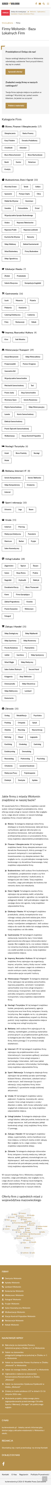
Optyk (34, 723)
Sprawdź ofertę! (15, 72)
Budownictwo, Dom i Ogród (19, 180)
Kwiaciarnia (8, 698)
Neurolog (21, 730)
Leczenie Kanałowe (27, 766)
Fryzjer (33, 541)
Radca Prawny (28, 133)
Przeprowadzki (10, 364)
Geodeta (7, 208)
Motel (6, 460)
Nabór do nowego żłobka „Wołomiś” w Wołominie (27, 1370)
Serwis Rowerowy (30, 400)
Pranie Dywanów (11, 609)
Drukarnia (31, 485)
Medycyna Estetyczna (12, 534)
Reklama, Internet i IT (15, 471)
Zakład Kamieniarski (31, 244)
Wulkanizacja (9, 436)
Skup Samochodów (28, 393)
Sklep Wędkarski (31, 633)
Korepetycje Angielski (33, 283)
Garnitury (20, 655)
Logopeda (34, 737)
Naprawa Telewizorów (25, 223)
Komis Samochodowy (25, 414)
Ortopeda (21, 723)
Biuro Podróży (21, 453)
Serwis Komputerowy (12, 478)
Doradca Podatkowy (29, 141)
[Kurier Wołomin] (10, 3)
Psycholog (41, 759)
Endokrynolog (9, 751)
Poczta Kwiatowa (11, 648)
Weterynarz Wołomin (14, 1295)
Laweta (7, 414)
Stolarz (7, 223)
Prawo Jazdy (9, 393)
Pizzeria (33, 300)
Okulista (7, 730)
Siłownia (7, 509)
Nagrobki (8, 580)
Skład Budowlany (11, 251)
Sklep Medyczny (27, 662)
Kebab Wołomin (12, 1325)
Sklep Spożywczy (37, 655)
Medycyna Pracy (10, 773)
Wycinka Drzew (10, 187)
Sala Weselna (20, 339)
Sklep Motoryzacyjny (36, 407)
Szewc (6, 573)
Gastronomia (11, 294)
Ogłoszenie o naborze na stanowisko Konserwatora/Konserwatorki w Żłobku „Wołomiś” (22, 1377)
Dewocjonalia (9, 684)
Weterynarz (29, 609)
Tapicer (23, 566)
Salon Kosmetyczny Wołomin (17, 1308)
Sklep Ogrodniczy (11, 259)
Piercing (21, 527)
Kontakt (44, 1448)
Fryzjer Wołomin (12, 1304)
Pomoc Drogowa (29, 364)
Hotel (6, 453)
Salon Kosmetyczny (11, 548)
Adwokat (23, 148)
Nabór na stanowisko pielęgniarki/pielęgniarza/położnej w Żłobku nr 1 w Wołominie (26, 1355)
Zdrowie (9, 709)
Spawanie (8, 194)
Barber (21, 541)
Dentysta (21, 780)
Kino (6, 339)
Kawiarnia (22, 308)
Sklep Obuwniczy (28, 684)
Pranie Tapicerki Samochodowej (16, 429)
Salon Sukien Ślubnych (13, 669)
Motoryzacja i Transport (17, 350)
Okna (39, 194)
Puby (6, 322)
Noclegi (36, 453)
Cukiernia (31, 315)
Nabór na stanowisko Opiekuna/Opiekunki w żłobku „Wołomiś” (24, 1385)
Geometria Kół (10, 371)
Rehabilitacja (21, 716)
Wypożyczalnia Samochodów (15, 378)
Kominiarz (29, 201)
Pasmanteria (29, 648)
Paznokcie (32, 534)
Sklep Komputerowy (12, 485)
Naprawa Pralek (10, 230)
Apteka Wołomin (12, 1283)
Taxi (32, 386)
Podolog (7, 723)
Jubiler (7, 655)
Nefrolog (7, 737)
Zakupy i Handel (13, 627)
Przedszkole (21, 276)
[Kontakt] (39, 4)
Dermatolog (26, 751)
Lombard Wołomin (13, 1287)
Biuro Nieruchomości (12, 155)
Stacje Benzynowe (11, 357)
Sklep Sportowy (10, 641)
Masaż (20, 737)
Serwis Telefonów (34, 478)
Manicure (8, 541)
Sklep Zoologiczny (11, 633)
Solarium (7, 527)
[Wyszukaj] (43, 4)
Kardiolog (8, 744)
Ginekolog (23, 744)
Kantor (18, 162)
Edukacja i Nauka (13, 269)
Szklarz (37, 187)
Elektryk (36, 580)
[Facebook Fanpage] (36, 4)
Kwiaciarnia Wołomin (14, 1291)
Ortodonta (8, 766)
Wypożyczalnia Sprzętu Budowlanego (18, 215)
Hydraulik (22, 580)
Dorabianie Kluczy (11, 587)
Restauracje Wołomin (14, 1321)
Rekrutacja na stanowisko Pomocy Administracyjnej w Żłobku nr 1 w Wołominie (25, 1346)
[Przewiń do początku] (44, 1478)
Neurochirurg (37, 730)
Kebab (33, 322)
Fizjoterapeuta (29, 773)
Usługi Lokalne (12, 559)
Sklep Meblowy (10, 244)
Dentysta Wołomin (13, 1278)
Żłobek (7, 276)
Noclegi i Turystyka (14, 446)
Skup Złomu (21, 573)
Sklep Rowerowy (29, 641)
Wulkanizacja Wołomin (15, 1312)
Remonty (30, 237)
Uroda (8, 520)
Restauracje (19, 322)
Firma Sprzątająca (23, 595)
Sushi (6, 300)
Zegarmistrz (8, 566)
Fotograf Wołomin (13, 1300)
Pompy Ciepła (24, 194)
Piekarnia (8, 308)
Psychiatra (38, 716)
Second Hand (34, 669)
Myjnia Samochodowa (13, 407)
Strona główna (7, 23)
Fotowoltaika (23, 208)
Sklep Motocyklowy (32, 357)
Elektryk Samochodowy (13, 421)
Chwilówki (8, 148)
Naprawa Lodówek (31, 230)
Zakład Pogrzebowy (11, 602)
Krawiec (29, 602)
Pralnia (35, 573)
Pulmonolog (25, 759)
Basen (31, 509)
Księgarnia (8, 677)
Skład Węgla (9, 662)
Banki (6, 162)
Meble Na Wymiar (11, 201)
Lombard (28, 691)
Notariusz (32, 162)
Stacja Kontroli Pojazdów (31, 436)
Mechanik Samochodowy (14, 386)
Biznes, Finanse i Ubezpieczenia (21, 127)
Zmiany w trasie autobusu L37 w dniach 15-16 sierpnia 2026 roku (25, 1392)
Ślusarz (35, 566)
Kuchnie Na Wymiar (12, 237)
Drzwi (37, 208)
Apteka (35, 780)
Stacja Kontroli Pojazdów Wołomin (20, 1316)
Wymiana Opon (10, 400)
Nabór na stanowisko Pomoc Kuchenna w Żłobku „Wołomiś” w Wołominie (26, 1364)
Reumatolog (9, 759)
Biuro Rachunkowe (35, 155)
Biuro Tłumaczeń (32, 587)
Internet (7, 492)
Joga (20, 509)
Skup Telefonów (26, 677)
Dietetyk (7, 780)
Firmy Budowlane (31, 251)
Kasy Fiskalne (9, 141)
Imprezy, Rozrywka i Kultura (19, 333)
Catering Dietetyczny (12, 315)
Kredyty (7, 169)
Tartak (26, 187)
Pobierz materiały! (16, 106)
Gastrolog (37, 744)
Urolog (7, 716)
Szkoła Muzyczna (11, 283)
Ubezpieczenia (9, 133)
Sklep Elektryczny (11, 691)
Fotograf (7, 616)
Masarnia (19, 300)
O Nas (14, 1475)
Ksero (6, 595)
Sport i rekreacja (13, 503)
